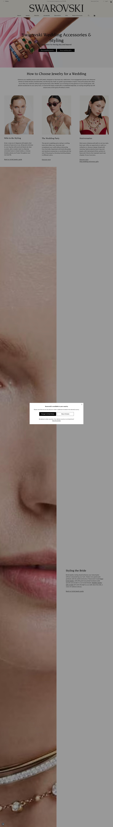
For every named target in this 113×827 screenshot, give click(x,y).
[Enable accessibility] (3, 824)
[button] (81, 404)
